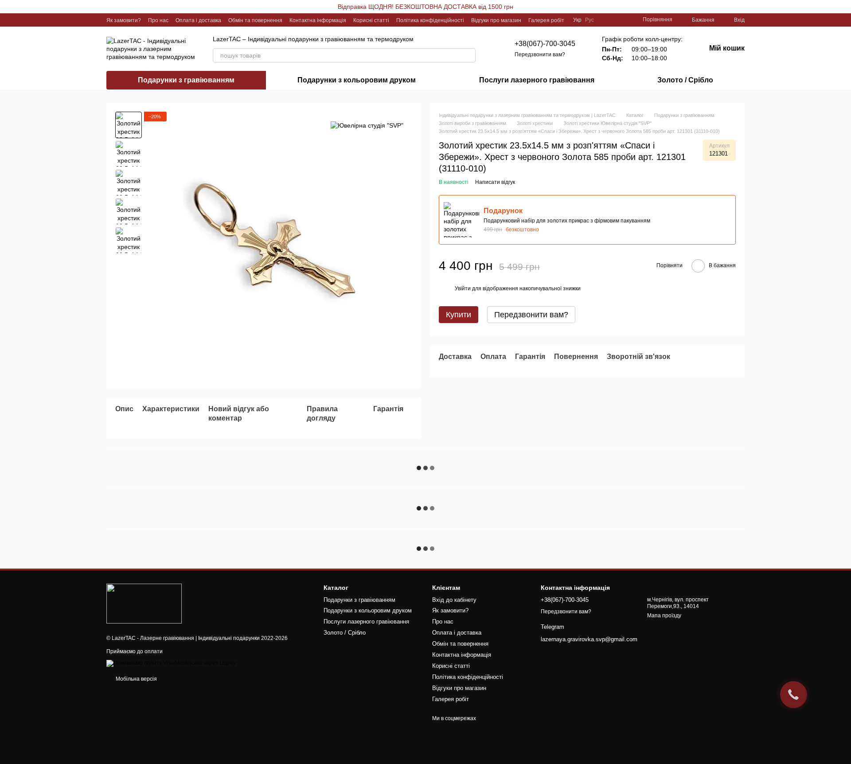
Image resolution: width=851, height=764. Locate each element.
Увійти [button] (463, 288)
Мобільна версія (135, 679)
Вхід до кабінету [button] (454, 599)
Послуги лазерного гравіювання (536, 80)
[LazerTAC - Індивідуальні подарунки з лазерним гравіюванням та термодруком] (144, 603)
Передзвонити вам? (540, 54)
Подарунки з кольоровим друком (356, 80)
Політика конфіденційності (430, 20)
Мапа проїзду (664, 615)
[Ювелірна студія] (367, 124)
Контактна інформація (317, 20)
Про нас (158, 20)
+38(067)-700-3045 (545, 43)
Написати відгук (495, 182)
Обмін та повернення (255, 20)
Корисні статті (371, 20)
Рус (589, 20)
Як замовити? (123, 20)
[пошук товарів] (468, 55)
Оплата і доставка (198, 20)
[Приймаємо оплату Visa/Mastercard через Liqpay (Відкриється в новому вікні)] (171, 663)
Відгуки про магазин (496, 20)
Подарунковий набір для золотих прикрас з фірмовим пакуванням (567, 221)
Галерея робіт (546, 20)
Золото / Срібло (685, 80)
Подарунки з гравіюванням (186, 80)
